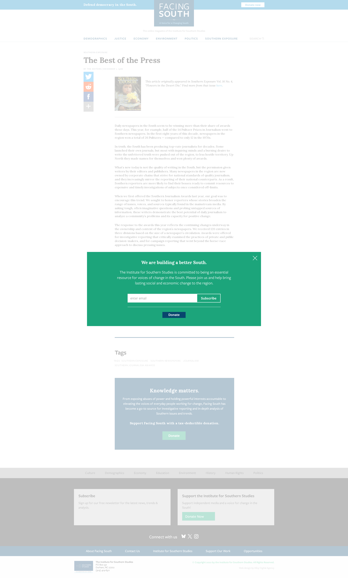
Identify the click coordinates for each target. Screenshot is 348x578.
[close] (254, 258)
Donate (174, 314)
